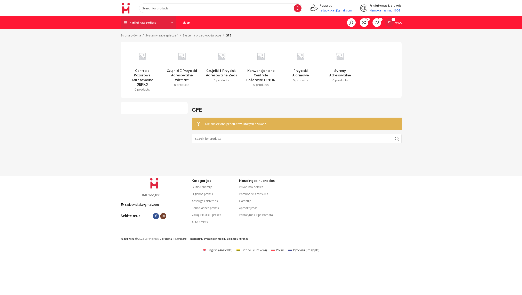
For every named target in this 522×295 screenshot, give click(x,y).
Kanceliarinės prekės (205, 208)
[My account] (351, 22)
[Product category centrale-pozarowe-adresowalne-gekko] (142, 70)
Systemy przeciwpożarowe (202, 35)
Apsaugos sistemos (205, 201)
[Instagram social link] (163, 216)
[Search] (298, 8)
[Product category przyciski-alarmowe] (300, 65)
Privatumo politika (251, 187)
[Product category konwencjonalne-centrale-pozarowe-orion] (261, 67)
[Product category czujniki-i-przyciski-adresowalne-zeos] (221, 65)
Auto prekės (200, 222)
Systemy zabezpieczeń (161, 35)
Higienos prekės (202, 194)
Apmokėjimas (248, 208)
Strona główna (131, 35)
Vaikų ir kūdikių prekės (206, 215)
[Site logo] (126, 8)
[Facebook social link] (156, 216)
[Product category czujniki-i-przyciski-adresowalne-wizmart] (182, 67)
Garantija (245, 201)
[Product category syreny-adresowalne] (340, 65)
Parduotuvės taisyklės (253, 194)
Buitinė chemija (202, 187)
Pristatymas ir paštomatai (256, 215)
